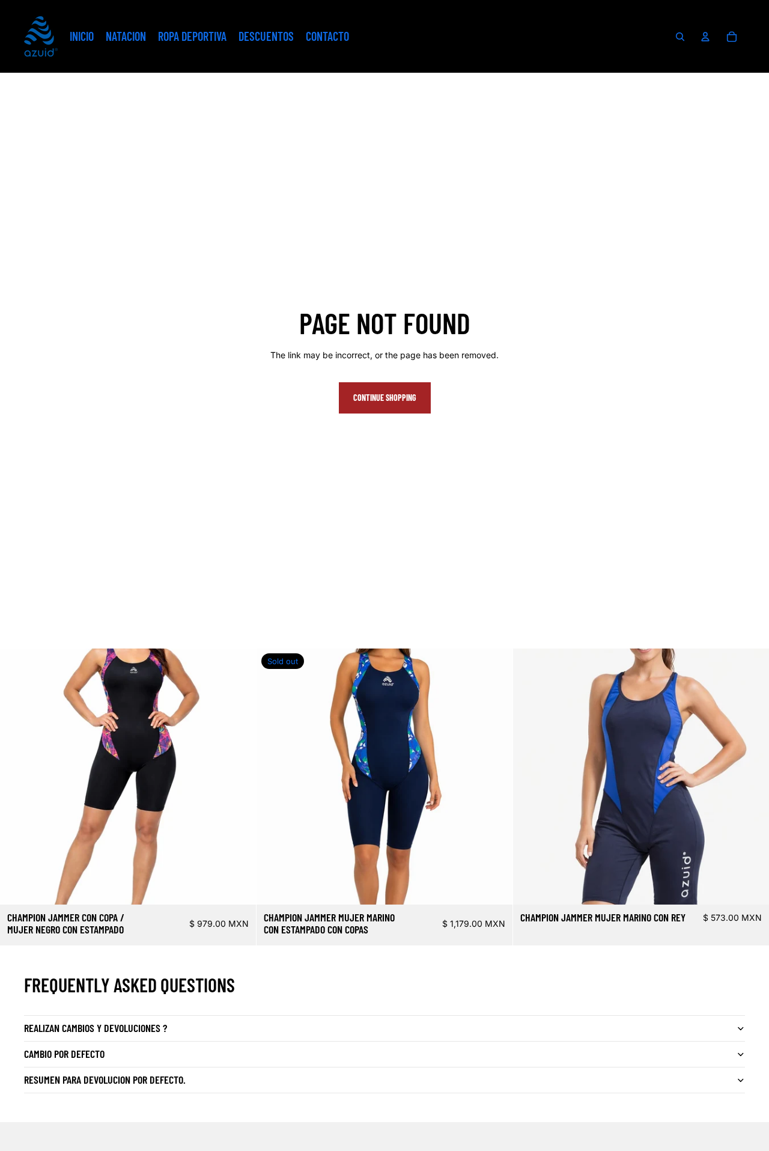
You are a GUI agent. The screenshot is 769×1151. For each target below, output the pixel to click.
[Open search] (680, 36)
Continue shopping (384, 397)
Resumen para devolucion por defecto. (105, 1079)
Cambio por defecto (64, 1053)
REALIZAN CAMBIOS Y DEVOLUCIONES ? (95, 1027)
